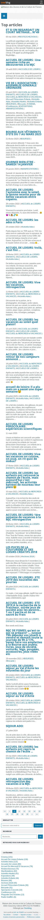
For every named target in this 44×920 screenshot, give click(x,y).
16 (7, 814)
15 (39, 811)
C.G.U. (36, 915)
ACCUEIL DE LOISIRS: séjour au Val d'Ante (20, 694)
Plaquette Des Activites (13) (12, 895)
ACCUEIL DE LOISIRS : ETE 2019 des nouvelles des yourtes (23, 579)
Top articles (7, 915)
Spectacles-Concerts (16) (11, 890)
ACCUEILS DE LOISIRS (29, 69)
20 (27, 814)
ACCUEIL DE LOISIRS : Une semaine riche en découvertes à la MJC (23, 62)
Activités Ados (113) (9, 862)
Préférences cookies (33, 917)
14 (34, 811)
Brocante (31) (6, 888)
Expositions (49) (8, 876)
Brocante (22, 104)
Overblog (28, 908)
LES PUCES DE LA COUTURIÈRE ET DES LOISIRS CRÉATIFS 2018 (21, 549)
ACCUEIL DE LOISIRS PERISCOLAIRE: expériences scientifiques (24, 426)
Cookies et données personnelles (14, 917)
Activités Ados (28, 227)
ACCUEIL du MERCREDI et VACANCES (24, 97)
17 (12, 814)
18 (17, 814)
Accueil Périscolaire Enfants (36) (14, 885)
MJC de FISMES (18, 912)
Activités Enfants (35, 102)
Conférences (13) (8, 892)
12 (24, 811)
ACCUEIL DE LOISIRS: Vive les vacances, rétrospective (23, 284)
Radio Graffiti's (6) (8, 897)
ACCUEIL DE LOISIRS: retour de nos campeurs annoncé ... (22, 356)
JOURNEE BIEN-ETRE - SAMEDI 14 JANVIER (20, 163)
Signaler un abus (26, 915)
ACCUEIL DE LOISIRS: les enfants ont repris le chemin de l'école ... (22, 749)
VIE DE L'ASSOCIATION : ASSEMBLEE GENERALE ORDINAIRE (22, 85)
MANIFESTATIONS (15, 109)
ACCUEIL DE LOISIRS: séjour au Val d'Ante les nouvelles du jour (22, 668)
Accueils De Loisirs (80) (11, 864)
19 (22, 814)
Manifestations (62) (9, 871)
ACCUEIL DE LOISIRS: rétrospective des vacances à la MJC (20, 781)
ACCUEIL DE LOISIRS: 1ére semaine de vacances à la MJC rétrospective (23, 517)
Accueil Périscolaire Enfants (18, 99)
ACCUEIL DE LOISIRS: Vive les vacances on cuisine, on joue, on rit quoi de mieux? (23, 457)
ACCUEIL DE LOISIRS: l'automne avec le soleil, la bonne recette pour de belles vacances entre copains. (23, 194)
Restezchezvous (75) (10, 869)
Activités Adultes (19, 102)
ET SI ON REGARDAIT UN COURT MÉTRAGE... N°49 (22, 31)
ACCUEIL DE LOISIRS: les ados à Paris (22, 221)
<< (5, 811)
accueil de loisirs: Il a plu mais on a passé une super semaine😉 (24, 389)
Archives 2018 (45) (9, 883)
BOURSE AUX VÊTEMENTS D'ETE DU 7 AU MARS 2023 (23, 133)
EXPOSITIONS (26, 106)
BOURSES (11, 104)
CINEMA (31, 104)
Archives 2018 (28, 557)
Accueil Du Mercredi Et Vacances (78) (17, 866)
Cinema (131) (7, 857)
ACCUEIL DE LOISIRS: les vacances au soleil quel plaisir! (22, 321)
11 (19, 811)
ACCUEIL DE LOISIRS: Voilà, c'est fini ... (24, 249)
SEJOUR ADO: (14, 726)
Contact (15, 915)
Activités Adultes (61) (10, 873)
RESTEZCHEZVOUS (28, 37)
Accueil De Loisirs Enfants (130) (14, 859)
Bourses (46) (6, 881)
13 (29, 811)
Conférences (12, 106)
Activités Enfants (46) (10, 878)
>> (37, 814)
